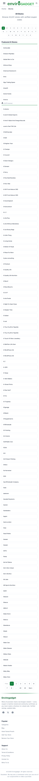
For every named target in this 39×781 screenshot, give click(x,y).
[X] (8, 712)
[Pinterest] (12, 712)
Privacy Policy (6, 756)
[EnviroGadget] (21, 3)
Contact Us (5, 759)
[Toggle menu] (4, 3)
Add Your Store (6, 735)
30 (25, 688)
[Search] (36, 3)
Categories (5, 724)
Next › (31, 688)
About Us (5, 749)
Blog (3, 728)
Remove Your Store (8, 738)
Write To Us (5, 762)
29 (20, 688)
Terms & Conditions (8, 752)
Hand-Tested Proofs (8, 731)
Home (4, 9)
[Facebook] (3, 712)
